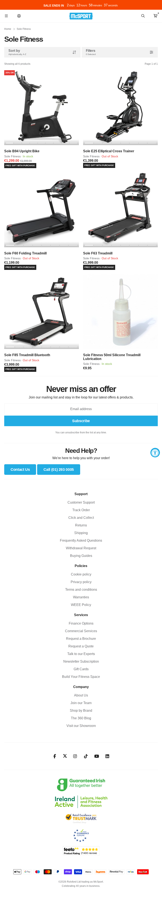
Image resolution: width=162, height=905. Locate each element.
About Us (81, 695)
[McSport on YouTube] (96, 756)
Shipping (81, 533)
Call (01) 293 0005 (58, 469)
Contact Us (20, 469)
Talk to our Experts (81, 654)
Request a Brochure (81, 638)
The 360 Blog (81, 718)
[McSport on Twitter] (65, 756)
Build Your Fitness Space (81, 676)
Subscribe (81, 421)
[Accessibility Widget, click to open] (155, 452)
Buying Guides (81, 556)
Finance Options (81, 623)
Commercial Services (81, 631)
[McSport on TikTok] (86, 756)
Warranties (81, 597)
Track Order (81, 510)
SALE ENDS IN (53, 5)
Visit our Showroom (81, 726)
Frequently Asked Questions (81, 540)
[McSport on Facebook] (54, 756)
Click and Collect (81, 517)
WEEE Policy (81, 605)
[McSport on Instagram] (75, 756)
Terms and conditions (81, 589)
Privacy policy (81, 582)
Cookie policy (81, 574)
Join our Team (81, 703)
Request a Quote (81, 646)
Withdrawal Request (81, 548)
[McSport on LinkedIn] (107, 756)
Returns (81, 525)
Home (7, 28)
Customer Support (81, 502)
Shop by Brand (81, 710)
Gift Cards (81, 669)
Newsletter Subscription (81, 661)
